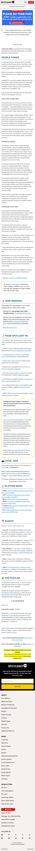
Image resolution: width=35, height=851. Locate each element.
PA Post (4, 787)
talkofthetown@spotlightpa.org (11, 593)
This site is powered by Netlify (18, 844)
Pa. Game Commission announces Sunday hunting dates (16, 502)
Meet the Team (6, 702)
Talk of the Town (7, 804)
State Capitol (6, 772)
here (19, 95)
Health (3, 753)
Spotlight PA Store (8, 826)
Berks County (6, 715)
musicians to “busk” (24, 532)
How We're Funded (8, 819)
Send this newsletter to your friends (16, 614)
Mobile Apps (5, 721)
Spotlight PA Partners (9, 708)
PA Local (4, 794)
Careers (4, 718)
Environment (6, 746)
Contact (4, 724)
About (4, 695)
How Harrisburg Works (9, 756)
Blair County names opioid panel (17, 499)
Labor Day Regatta (19, 551)
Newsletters (6, 784)
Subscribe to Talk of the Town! (22, 639)
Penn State (5, 766)
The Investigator (7, 791)
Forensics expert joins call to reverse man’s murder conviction (16, 496)
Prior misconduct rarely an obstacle (14, 373)
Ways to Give (6, 813)
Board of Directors (8, 705)
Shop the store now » (10, 327)
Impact (3, 711)
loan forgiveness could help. (22, 350)
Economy (4, 740)
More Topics (5, 776)
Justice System (6, 759)
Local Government (8, 762)
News (3, 736)
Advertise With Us (7, 731)
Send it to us (20, 526)
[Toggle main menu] (25, 2)
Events (3, 749)
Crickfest (24, 561)
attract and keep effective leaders (17, 394)
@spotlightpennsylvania (21, 476)
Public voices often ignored (11, 361)
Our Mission (5, 698)
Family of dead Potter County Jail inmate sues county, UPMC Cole (17, 511)
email (17, 473)
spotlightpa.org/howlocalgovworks (17, 450)
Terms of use (4, 849)
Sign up (17, 687)
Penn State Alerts (7, 801)
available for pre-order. (24, 313)
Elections (4, 743)
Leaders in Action (7, 823)
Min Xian (5, 278)
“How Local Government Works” (13, 420)
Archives (4, 779)
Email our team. (12, 632)
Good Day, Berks (7, 797)
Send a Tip (5, 728)
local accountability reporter (18, 278)
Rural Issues (5, 769)
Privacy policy (30, 849)
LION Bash (15, 284)
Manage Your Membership (10, 816)
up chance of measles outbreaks (16, 368)
